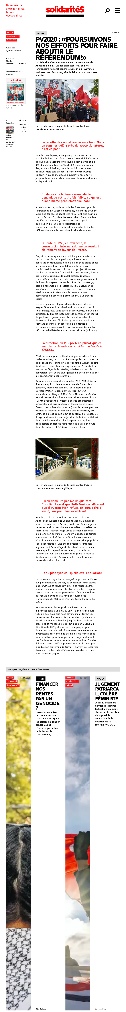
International (12, 681)
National (10, 32)
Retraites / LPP (13, 36)
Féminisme (70, 678)
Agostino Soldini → (13, 51)
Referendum (11, 40)
